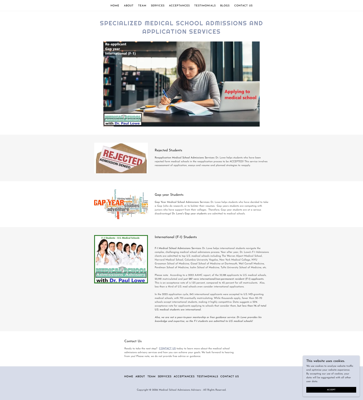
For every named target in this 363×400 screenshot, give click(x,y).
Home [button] (128, 376)
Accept (331, 390)
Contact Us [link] (243, 6)
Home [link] (114, 6)
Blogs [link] (225, 6)
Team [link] (142, 6)
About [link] (129, 6)
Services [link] (157, 6)
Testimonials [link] (205, 6)
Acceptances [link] (179, 6)
